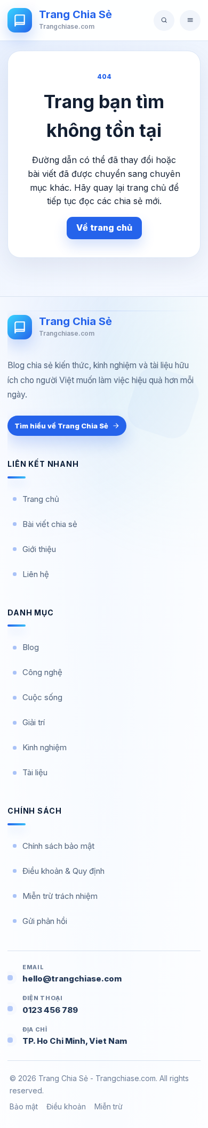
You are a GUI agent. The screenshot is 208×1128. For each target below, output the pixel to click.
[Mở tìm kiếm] (164, 20)
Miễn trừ (108, 1106)
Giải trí (33, 722)
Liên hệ (35, 574)
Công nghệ (42, 672)
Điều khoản (66, 1106)
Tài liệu (34, 772)
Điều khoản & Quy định (63, 871)
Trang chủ (40, 499)
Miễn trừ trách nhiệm (60, 896)
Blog (30, 647)
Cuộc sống (42, 697)
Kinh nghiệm (44, 747)
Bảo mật (24, 1106)
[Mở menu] (190, 20)
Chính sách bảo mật (58, 846)
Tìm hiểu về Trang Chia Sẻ (61, 425)
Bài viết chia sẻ (49, 524)
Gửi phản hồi (44, 921)
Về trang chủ (104, 227)
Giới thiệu (39, 549)
